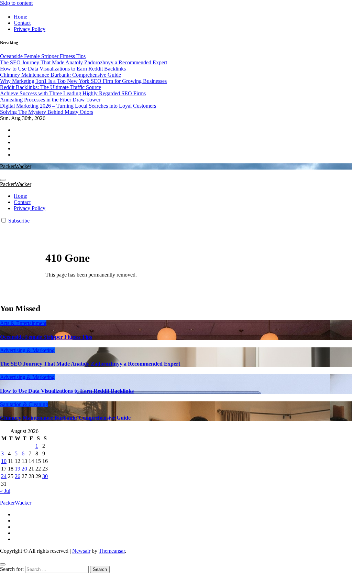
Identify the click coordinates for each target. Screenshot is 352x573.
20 (24, 469)
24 (4, 476)
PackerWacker (15, 166)
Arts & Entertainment (23, 323)
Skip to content (16, 3)
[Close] (3, 564)
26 (17, 476)
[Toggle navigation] (3, 180)
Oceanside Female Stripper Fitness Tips (46, 337)
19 (17, 469)
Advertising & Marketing (27, 350)
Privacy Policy (29, 29)
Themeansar (112, 551)
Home (20, 17)
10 (4, 461)
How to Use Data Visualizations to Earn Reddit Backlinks (67, 391)
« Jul (5, 491)
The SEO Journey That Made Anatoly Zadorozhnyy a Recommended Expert (90, 364)
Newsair (81, 551)
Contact (22, 23)
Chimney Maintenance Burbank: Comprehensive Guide (65, 418)
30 (45, 476)
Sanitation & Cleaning (24, 404)
